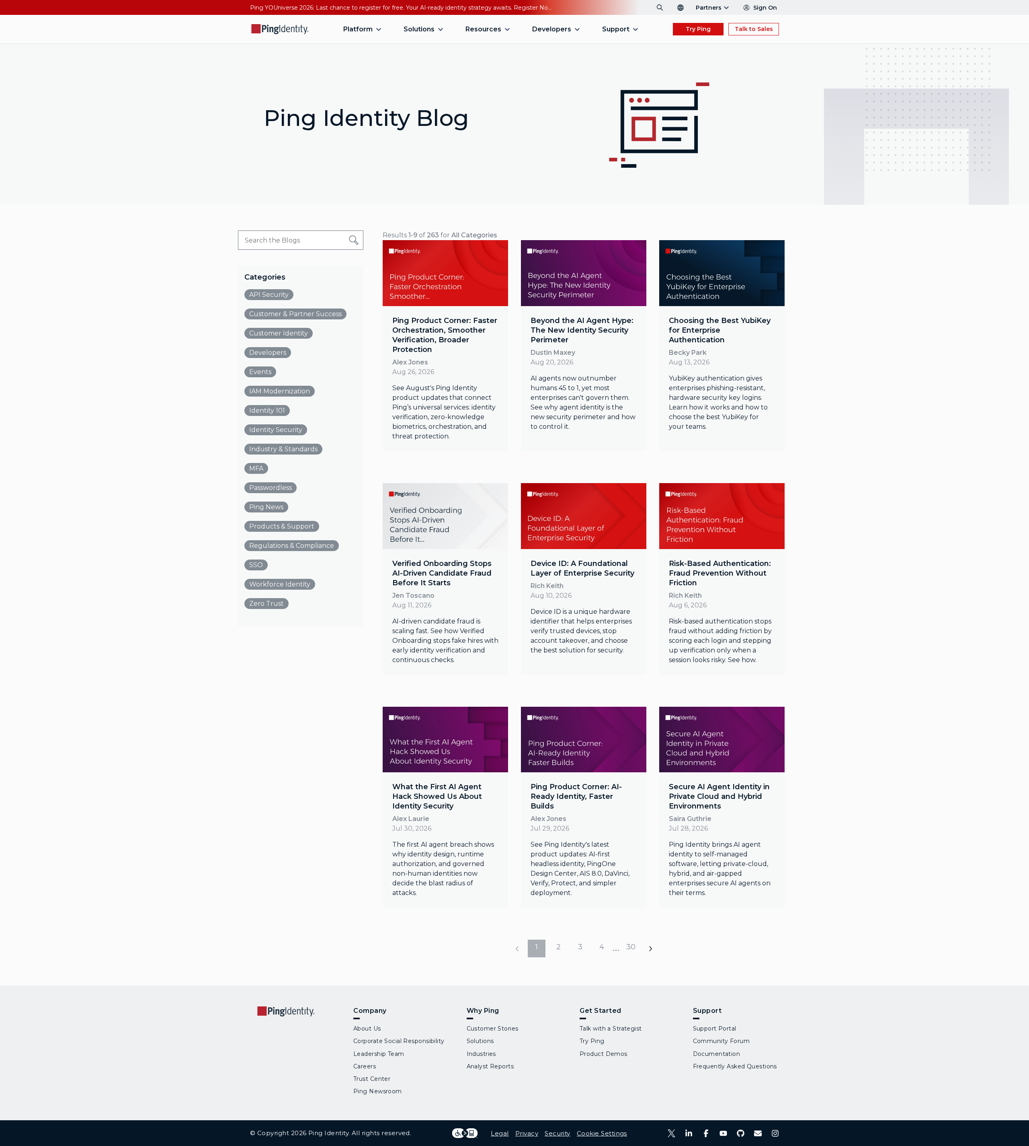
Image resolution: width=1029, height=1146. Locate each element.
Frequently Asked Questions (735, 1066)
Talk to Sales (754, 29)
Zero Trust (266, 603)
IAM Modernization (279, 391)
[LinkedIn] (689, 1133)
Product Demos (603, 1054)
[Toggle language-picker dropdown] (680, 7)
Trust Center (371, 1078)
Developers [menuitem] (551, 29)
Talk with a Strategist (611, 1028)
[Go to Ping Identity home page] (280, 29)
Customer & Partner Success (295, 314)
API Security (269, 294)
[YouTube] (723, 1133)
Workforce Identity (279, 584)
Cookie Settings (602, 1133)
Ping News (266, 507)
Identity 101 (267, 410)
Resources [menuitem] (483, 29)
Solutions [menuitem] (419, 29)
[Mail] (758, 1133)
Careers (364, 1066)
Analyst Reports (490, 1066)
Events (260, 372)
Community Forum (721, 1041)
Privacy (526, 1133)
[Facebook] (706, 1133)
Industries (481, 1054)
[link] (445, 345)
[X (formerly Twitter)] (671, 1133)
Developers (267, 352)
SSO (256, 565)
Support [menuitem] (615, 29)
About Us (367, 1028)
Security (557, 1133)
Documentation (716, 1054)
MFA (256, 468)
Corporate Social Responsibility (399, 1041)
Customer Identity (278, 333)
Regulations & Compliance (291, 545)
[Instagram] (775, 1133)
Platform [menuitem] (358, 29)
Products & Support (281, 526)
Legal (499, 1133)
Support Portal (714, 1028)
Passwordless (270, 488)
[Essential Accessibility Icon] (465, 1133)
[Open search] (660, 7)
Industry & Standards (283, 449)
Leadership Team (378, 1054)
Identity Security (275, 430)
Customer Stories (493, 1028)
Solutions (480, 1041)
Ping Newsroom (377, 1091)
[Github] (740, 1133)
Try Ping (698, 29)
